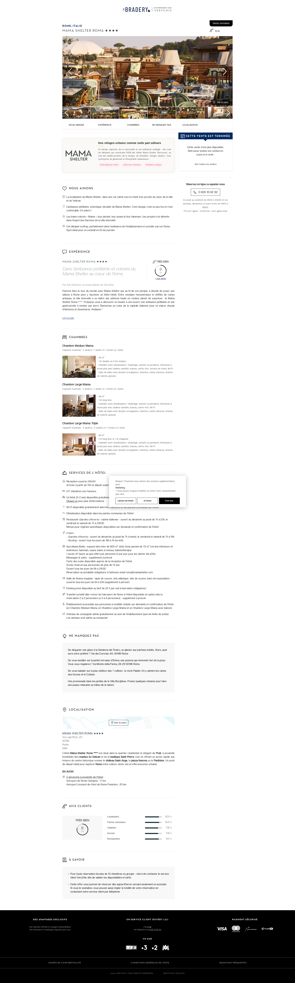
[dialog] (147, 491)
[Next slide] (225, 71)
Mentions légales (174, 973)
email (149, 927)
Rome (66, 26)
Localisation (190, 125)
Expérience (104, 125)
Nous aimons (76, 125)
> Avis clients (160, 279)
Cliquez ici (71, 501)
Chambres (133, 125)
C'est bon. (169, 501)
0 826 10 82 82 (208, 192)
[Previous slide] (70, 71)
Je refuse (147, 501)
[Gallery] (147, 71)
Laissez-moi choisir (126, 501)
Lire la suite (68, 318)
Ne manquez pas (161, 125)
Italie (77, 26)
